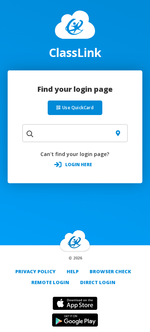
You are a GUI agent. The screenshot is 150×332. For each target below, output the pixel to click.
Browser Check (110, 271)
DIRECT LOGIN (97, 282)
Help (73, 271)
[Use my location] (117, 133)
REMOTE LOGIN (50, 282)
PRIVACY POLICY (35, 271)
